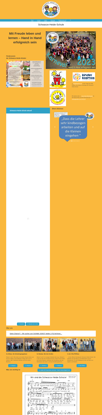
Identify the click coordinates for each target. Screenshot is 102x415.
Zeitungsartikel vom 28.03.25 (79, 99)
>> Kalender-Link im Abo (32, 324)
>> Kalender (21, 324)
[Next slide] (93, 127)
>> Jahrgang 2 (28, 365)
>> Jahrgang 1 (13, 365)
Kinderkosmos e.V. (77, 83)
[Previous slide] (55, 127)
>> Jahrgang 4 (58, 365)
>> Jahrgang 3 (43, 365)
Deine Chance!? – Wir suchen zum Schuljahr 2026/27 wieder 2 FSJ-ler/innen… (36, 333)
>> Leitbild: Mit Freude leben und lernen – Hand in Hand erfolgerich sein (54, 370)
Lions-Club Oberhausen (87, 96)
